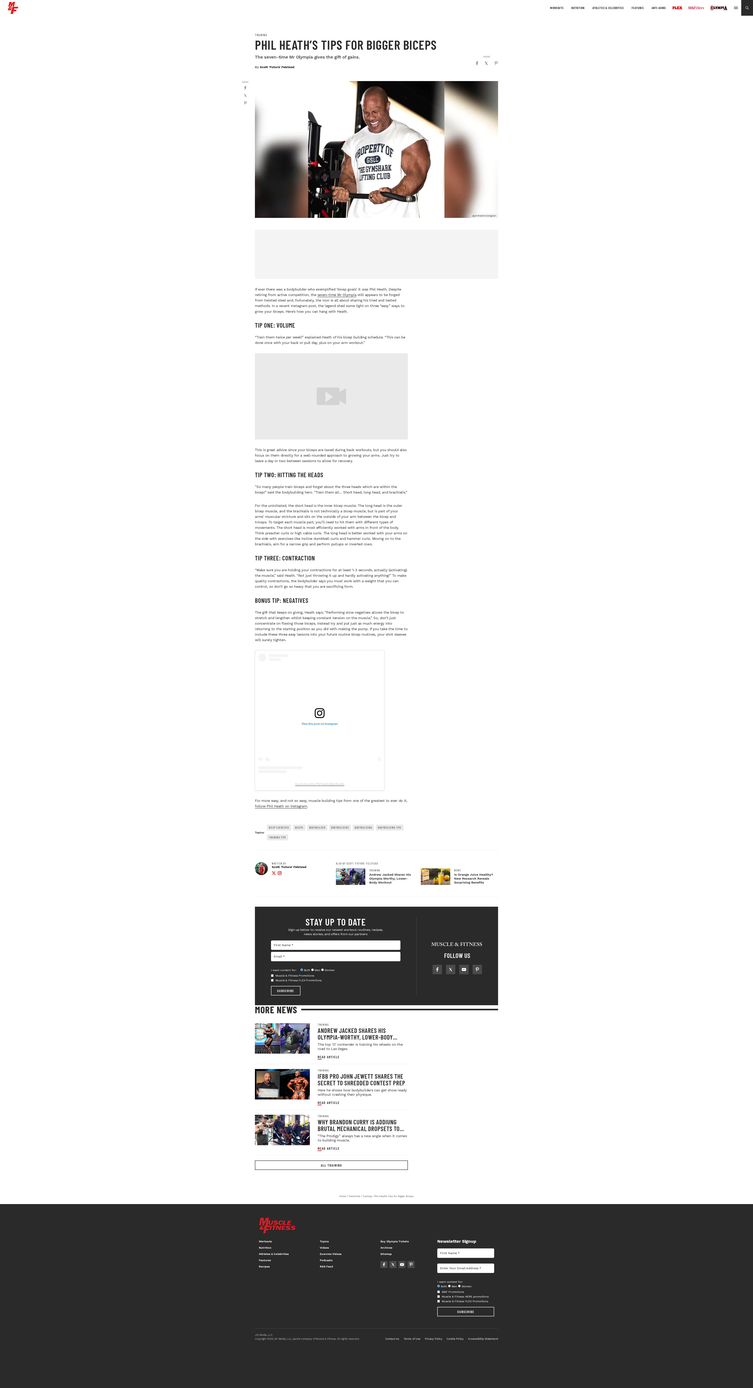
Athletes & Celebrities (608, 8)
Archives (386, 1247)
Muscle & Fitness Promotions (295, 975)
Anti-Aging (659, 8)
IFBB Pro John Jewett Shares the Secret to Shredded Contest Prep (361, 1079)
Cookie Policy (455, 1338)
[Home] (13, 12)
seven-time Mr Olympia (336, 295)
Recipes (264, 1266)
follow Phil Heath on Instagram (281, 806)
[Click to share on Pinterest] (496, 63)
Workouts (556, 8)
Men (317, 970)
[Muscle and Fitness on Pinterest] (477, 969)
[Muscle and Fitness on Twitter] (450, 969)
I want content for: (283, 970)
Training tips (277, 837)
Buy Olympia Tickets (394, 1241)
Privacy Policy (433, 1338)
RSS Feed (326, 1266)
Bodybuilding (363, 827)
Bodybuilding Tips (389, 827)
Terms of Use (412, 1338)
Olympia (718, 8)
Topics (324, 1241)
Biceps (299, 827)
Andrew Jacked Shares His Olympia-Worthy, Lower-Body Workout (390, 878)
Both (307, 970)
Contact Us (392, 1338)
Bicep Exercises (279, 827)
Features (638, 8)
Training (261, 35)
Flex (677, 8)
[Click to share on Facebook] (477, 63)
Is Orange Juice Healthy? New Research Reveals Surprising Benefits (473, 878)
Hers (696, 8)
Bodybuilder (317, 827)
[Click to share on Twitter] (486, 63)
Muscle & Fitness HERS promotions (465, 1296)
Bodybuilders (340, 827)
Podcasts (326, 1260)
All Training (331, 1165)
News (457, 870)
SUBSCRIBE (285, 991)
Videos (324, 1247)
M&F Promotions (453, 1291)
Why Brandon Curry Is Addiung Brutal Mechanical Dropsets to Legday (359, 1128)
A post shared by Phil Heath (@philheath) (319, 784)
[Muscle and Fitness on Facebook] (437, 969)
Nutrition (578, 8)
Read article (329, 1057)
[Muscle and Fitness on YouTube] (464, 969)
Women (330, 970)
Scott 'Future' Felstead (277, 67)
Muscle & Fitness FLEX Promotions (299, 980)
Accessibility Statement (483, 1338)
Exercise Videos (330, 1254)
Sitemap (386, 1254)
